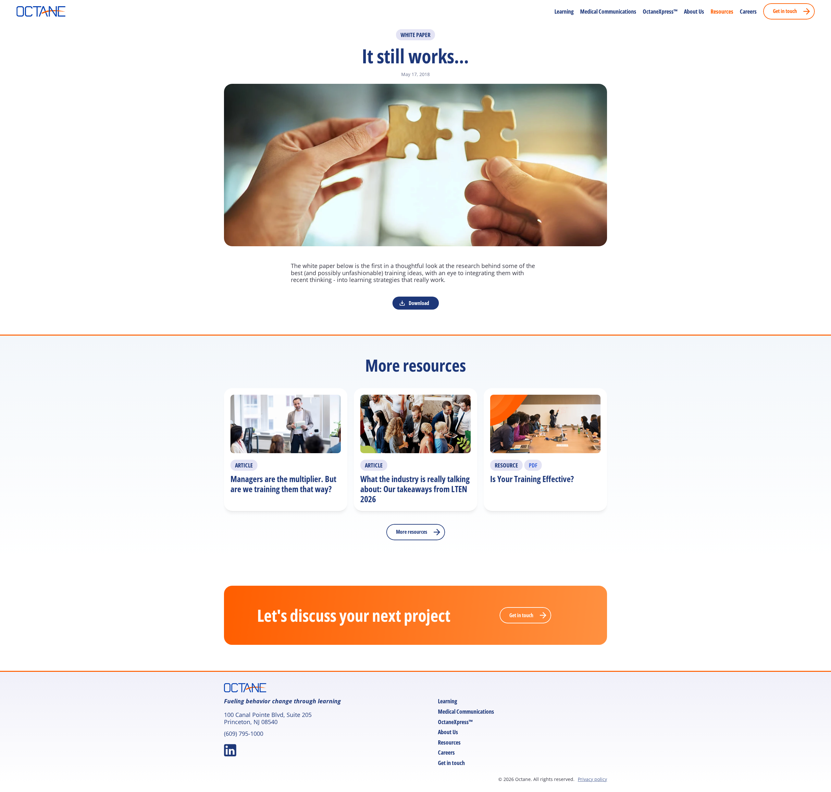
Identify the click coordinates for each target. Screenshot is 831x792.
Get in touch (451, 763)
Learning (564, 11)
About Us (694, 11)
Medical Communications (608, 11)
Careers (748, 11)
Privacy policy (592, 779)
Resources (722, 11)
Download (419, 303)
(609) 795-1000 (243, 733)
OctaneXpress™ (660, 11)
